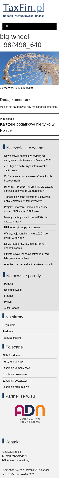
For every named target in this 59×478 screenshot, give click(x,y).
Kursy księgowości (13, 361)
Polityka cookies (11, 337)
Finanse (9, 295)
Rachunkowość (13, 289)
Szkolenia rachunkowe (15, 387)
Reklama (7, 331)
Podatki (8, 283)
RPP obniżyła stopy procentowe (22, 227)
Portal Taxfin (20, 474)
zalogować (19, 106)
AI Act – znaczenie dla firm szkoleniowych (28, 264)
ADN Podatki (11, 308)
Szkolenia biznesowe (14, 374)
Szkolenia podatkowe (15, 380)
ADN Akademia (11, 355)
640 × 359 (27, 88)
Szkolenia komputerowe (16, 368)
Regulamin (8, 325)
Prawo (8, 301)
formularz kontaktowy (17, 460)
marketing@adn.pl (16, 456)
